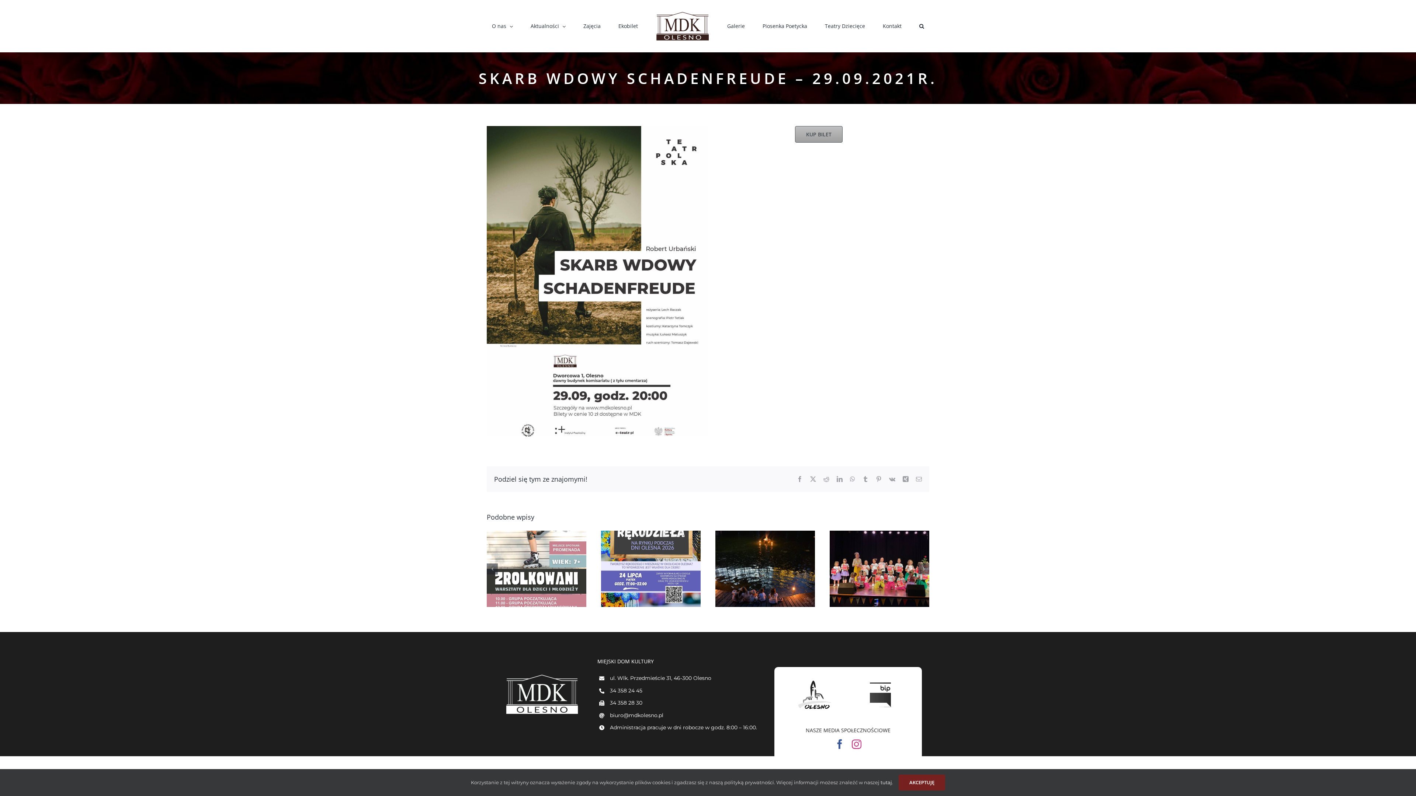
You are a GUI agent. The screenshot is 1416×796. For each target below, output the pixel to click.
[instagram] (856, 744)
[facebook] (839, 744)
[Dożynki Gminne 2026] (536, 569)
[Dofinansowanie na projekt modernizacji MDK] (879, 569)
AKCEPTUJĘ (921, 782)
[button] (879, 26)
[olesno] (815, 680)
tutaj (885, 782)
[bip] (881, 680)
